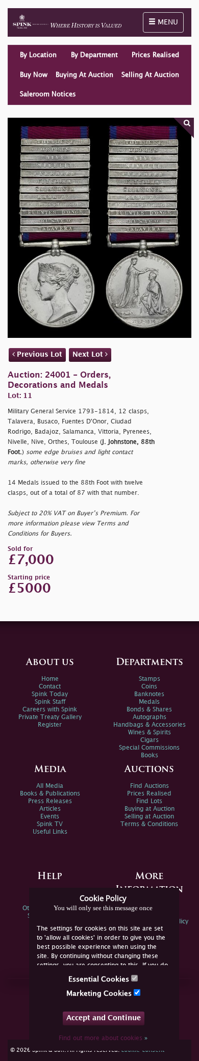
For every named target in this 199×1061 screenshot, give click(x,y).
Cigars (149, 740)
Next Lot (88, 354)
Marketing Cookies (100, 993)
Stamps (149, 679)
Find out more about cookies (103, 1038)
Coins (149, 686)
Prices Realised (155, 55)
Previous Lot (38, 354)
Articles (50, 809)
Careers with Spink (49, 709)
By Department (94, 55)
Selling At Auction (150, 75)
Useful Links (50, 832)
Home (50, 679)
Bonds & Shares (149, 709)
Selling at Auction (149, 816)
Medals (149, 702)
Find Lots (149, 801)
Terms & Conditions (149, 824)
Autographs (149, 717)
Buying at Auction (150, 809)
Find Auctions (149, 786)
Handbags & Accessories (149, 725)
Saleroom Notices (48, 94)
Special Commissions (149, 748)
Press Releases (50, 801)
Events (49, 816)
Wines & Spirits (149, 732)
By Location (38, 55)
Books (149, 755)
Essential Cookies (99, 979)
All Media (49, 786)
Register (50, 725)
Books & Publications (50, 794)
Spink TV (50, 824)
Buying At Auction (84, 75)
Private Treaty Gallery (50, 717)
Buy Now (33, 75)
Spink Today (50, 694)
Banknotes (149, 694)
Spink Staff (50, 702)
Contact (50, 686)
